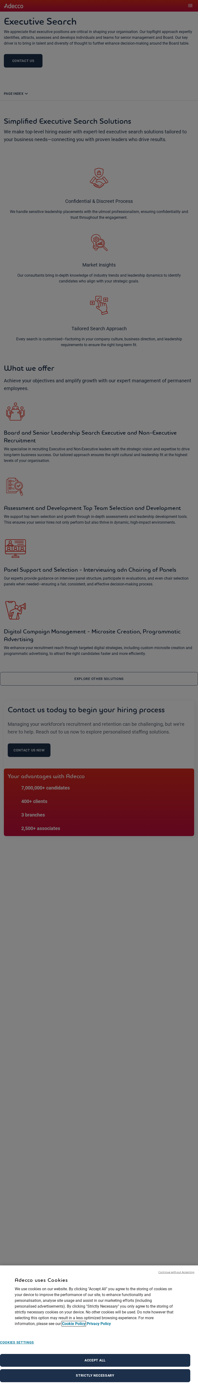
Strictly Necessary (95, 1375)
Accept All (95, 1360)
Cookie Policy (73, 1323)
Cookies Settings (17, 1342)
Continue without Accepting (176, 1272)
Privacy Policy (99, 1323)
